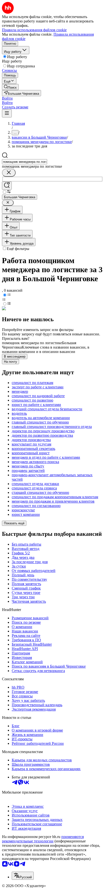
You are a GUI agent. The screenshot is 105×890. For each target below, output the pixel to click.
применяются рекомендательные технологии (43, 839)
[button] (7, 98)
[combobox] (24, 161)
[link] (10, 87)
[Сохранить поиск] (7, 186)
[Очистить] (9, 173)
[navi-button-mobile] (7, 113)
